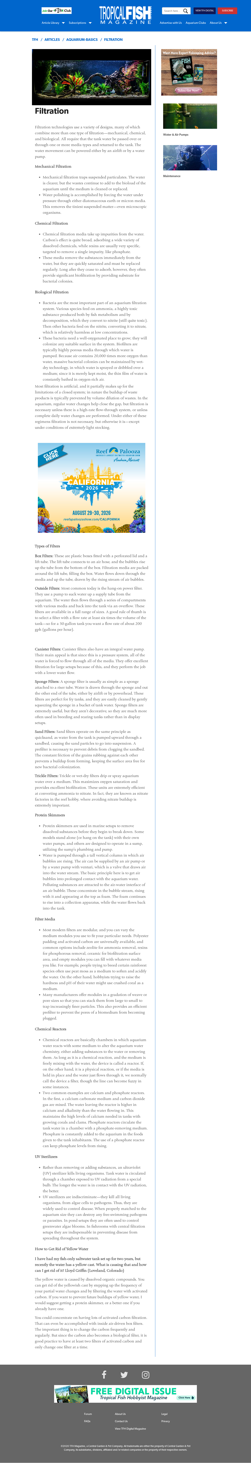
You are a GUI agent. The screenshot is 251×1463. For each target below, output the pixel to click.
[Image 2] (57, 10)
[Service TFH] (125, 1394)
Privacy (165, 1421)
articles (52, 40)
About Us (216, 23)
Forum (88, 1414)
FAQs (87, 1421)
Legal (164, 1414)
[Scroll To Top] (233, 1441)
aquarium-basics (82, 40)
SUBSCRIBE (227, 11)
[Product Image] (186, 70)
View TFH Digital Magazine (130, 1428)
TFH (35, 40)
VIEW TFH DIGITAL (205, 11)
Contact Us (121, 1421)
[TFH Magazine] (125, 15)
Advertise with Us (171, 23)
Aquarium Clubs (196, 23)
